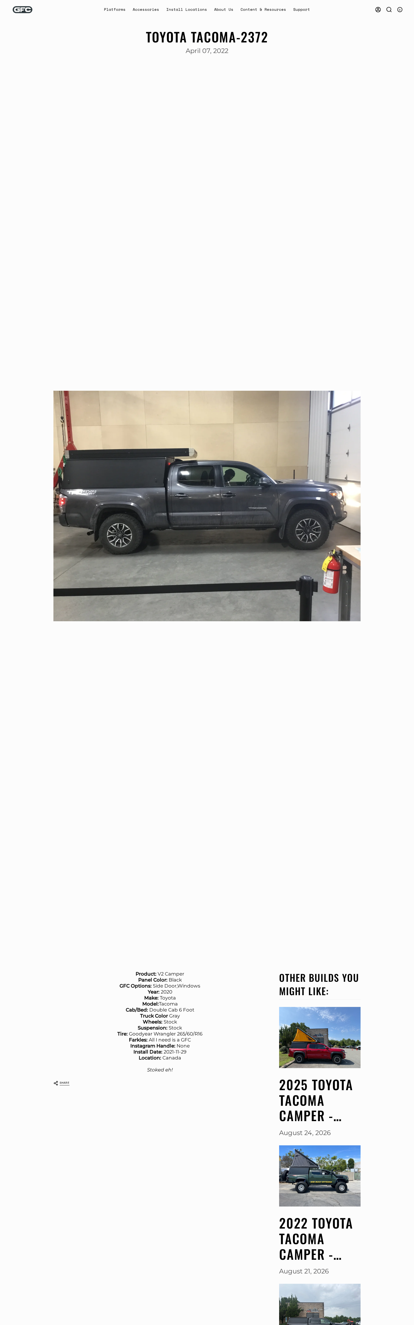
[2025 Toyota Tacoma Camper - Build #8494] (320, 1037)
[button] (114, 10)
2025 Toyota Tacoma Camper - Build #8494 (316, 1100)
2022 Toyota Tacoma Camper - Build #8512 (316, 1238)
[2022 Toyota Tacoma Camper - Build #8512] (320, 1176)
